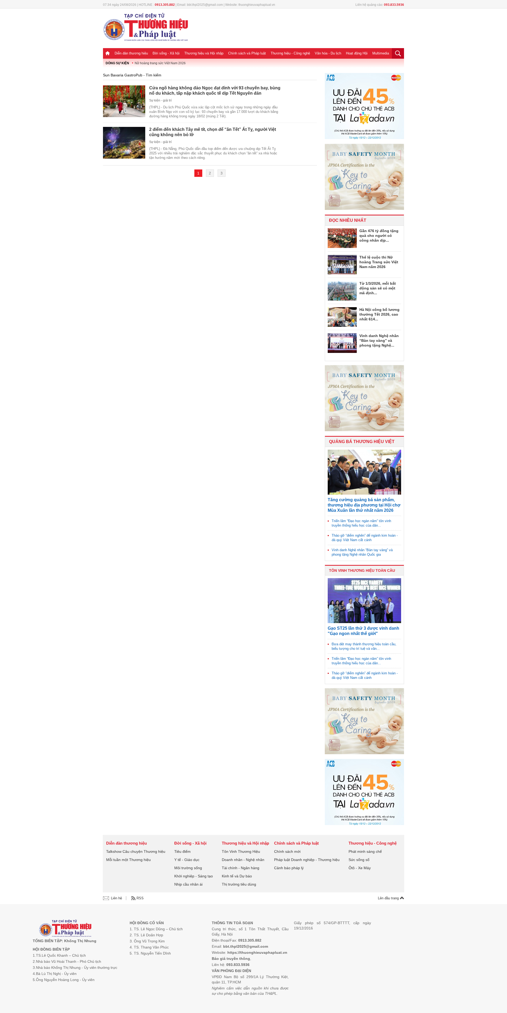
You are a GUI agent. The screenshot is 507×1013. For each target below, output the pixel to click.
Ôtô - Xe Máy (360, 868)
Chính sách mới (287, 851)
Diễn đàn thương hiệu (131, 53)
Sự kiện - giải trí (160, 100)
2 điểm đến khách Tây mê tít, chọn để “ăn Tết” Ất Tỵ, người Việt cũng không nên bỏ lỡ (212, 132)
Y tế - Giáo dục (186, 860)
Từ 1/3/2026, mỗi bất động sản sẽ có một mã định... (377, 288)
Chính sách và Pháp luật (247, 53)
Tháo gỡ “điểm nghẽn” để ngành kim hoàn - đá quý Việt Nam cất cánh (365, 537)
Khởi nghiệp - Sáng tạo (193, 876)
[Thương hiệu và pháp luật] (65, 928)
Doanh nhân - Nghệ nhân (243, 860)
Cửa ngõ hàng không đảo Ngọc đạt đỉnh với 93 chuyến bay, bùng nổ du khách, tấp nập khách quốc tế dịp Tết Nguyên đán (214, 90)
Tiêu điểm (182, 851)
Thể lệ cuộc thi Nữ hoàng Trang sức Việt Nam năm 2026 (378, 262)
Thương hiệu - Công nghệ (290, 53)
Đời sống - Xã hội (166, 53)
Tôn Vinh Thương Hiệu (241, 851)
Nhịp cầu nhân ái (188, 884)
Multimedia (380, 53)
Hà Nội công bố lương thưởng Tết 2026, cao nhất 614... (379, 314)
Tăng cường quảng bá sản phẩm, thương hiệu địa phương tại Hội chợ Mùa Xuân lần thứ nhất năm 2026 (364, 505)
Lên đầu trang (389, 898)
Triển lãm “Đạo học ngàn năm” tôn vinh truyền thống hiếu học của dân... (361, 523)
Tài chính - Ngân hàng (240, 868)
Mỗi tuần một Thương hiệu (128, 860)
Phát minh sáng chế (365, 851)
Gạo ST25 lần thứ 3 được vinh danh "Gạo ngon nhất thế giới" (363, 631)
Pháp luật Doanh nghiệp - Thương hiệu (307, 860)
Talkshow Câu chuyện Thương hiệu (135, 851)
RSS (140, 898)
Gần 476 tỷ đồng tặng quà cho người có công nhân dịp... (378, 235)
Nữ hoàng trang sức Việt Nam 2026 (160, 63)
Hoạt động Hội (357, 53)
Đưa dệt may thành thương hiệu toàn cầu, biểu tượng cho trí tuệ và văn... (364, 646)
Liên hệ (116, 898)
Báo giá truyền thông (231, 958)
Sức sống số (359, 860)
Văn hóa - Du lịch (328, 53)
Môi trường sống (188, 868)
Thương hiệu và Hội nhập (203, 53)
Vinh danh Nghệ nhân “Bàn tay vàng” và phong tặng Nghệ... (379, 340)
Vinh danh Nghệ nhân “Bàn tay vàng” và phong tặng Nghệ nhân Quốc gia (362, 552)
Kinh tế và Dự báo (237, 876)
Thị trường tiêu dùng (239, 884)
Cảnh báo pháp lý (289, 868)
